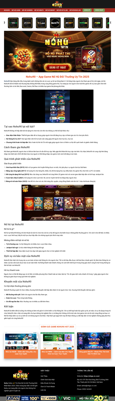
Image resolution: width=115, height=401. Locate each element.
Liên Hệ (43, 390)
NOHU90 (7, 10)
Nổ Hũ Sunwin (27, 10)
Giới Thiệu (44, 376)
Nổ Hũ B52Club (75, 10)
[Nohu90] (57, 4)
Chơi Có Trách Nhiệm (48, 386)
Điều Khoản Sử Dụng (48, 383)
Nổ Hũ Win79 (39, 10)
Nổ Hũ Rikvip (50, 10)
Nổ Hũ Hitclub (62, 10)
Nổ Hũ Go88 (16, 10)
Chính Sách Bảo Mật (48, 380)
